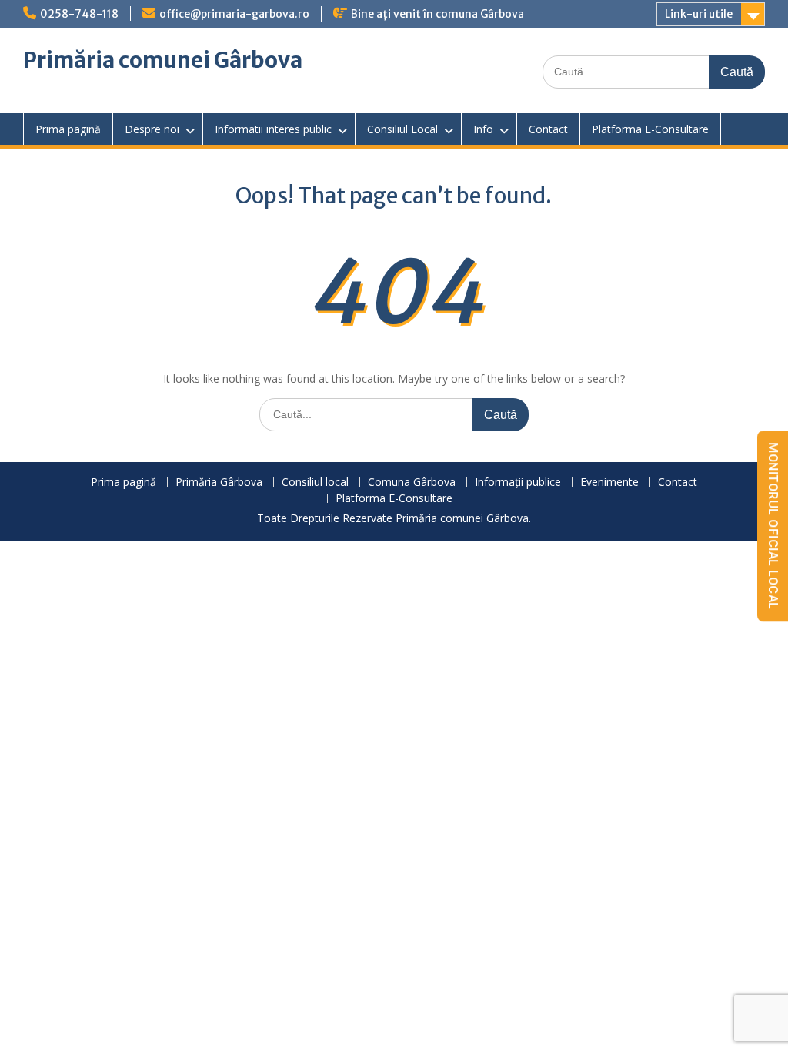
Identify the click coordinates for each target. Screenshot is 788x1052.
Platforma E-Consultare (650, 129)
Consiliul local (315, 482)
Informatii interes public (273, 129)
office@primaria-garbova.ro (234, 14)
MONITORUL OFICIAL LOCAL (773, 526)
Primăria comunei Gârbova (162, 60)
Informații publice (518, 482)
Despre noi (152, 129)
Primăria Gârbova (218, 482)
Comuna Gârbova (412, 482)
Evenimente (609, 482)
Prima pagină (68, 129)
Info (483, 129)
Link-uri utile (699, 14)
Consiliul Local (402, 129)
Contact (548, 129)
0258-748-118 (79, 14)
